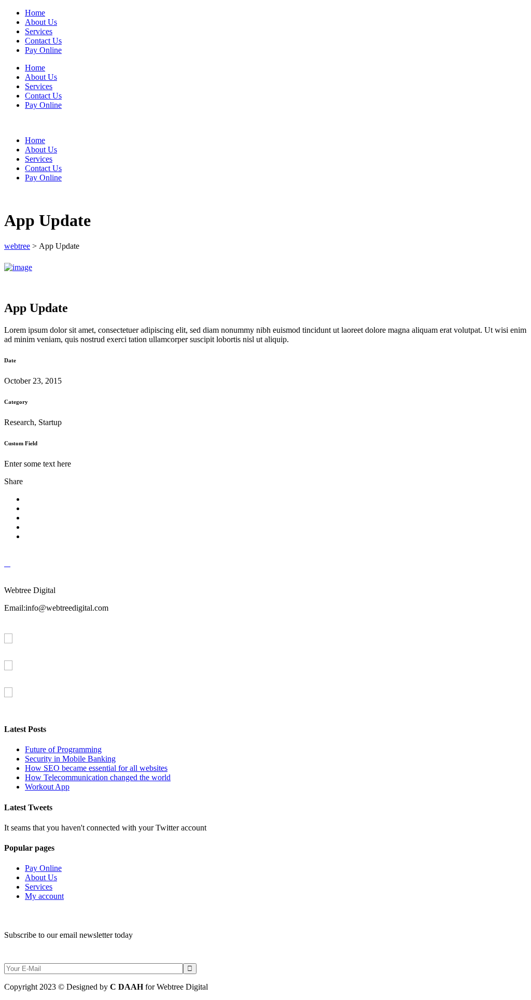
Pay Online (43, 868)
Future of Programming (63, 749)
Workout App (47, 786)
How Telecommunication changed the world (98, 777)
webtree (17, 246)
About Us (41, 877)
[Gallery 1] (18, 267)
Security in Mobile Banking (70, 758)
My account (44, 896)
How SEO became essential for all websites (96, 768)
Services (38, 886)
